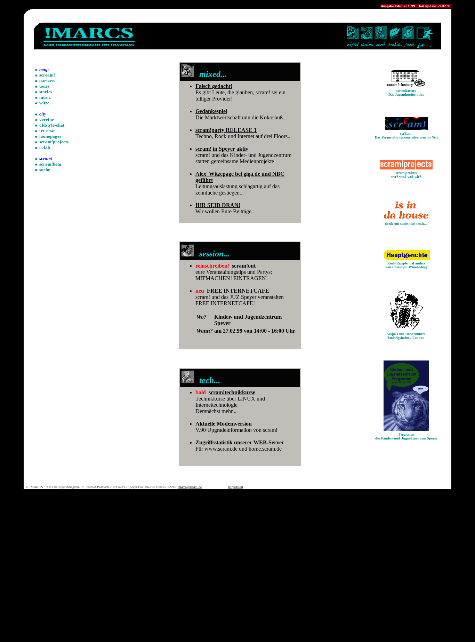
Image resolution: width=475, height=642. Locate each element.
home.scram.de (265, 449)
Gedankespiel (211, 111)
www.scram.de (221, 449)
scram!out (244, 266)
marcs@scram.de (190, 487)
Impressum (235, 487)
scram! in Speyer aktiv (221, 149)
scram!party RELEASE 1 (226, 130)
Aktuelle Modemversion (223, 424)
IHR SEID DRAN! (217, 205)
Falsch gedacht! (213, 86)
